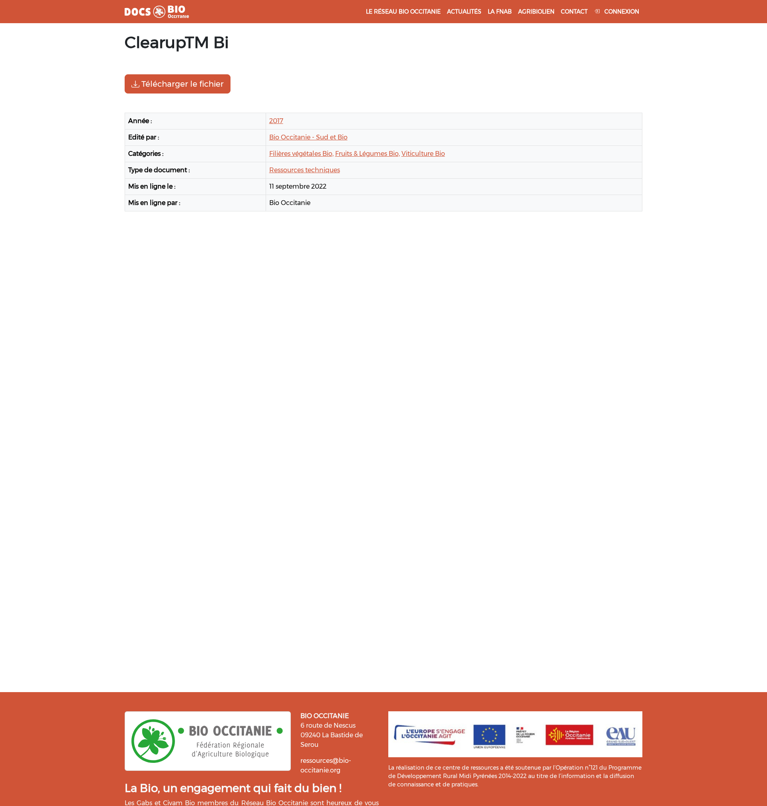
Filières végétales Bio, (301, 153)
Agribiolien (536, 11)
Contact (574, 11)
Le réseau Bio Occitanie (403, 11)
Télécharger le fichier (181, 84)
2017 (276, 121)
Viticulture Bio (423, 153)
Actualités (464, 11)
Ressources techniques (304, 170)
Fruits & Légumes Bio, (367, 153)
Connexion (621, 11)
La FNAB (500, 11)
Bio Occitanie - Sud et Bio (308, 137)
